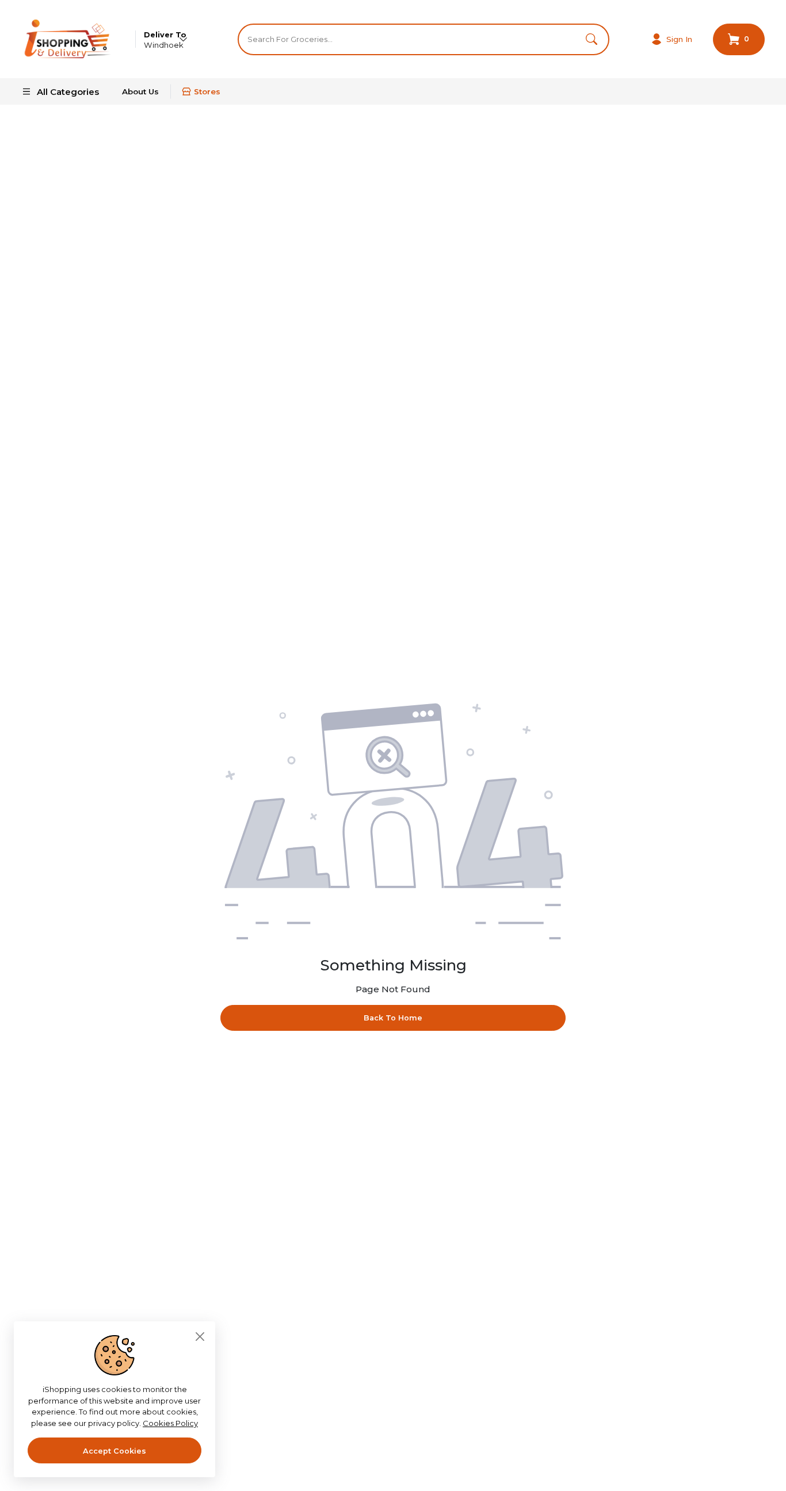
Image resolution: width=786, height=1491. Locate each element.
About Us (140, 91)
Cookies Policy (170, 1423)
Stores (207, 91)
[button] (591, 39)
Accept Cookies (114, 1451)
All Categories (68, 91)
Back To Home (393, 1018)
